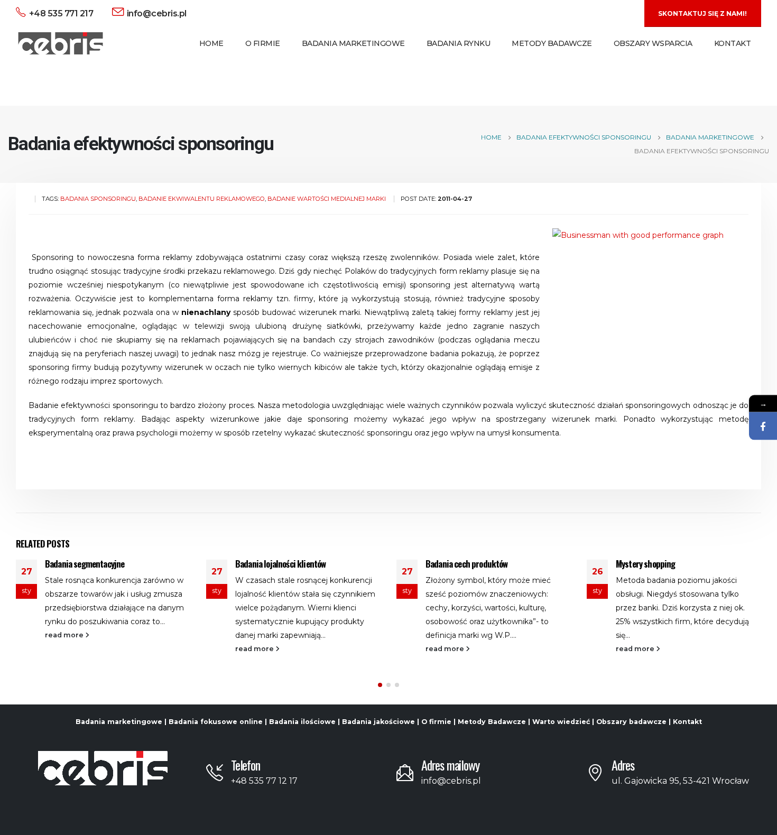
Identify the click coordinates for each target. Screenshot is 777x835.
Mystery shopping (646, 563)
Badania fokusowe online (216, 722)
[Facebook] (763, 426)
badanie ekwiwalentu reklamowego (201, 198)
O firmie (436, 722)
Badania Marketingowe (353, 43)
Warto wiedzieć (561, 722)
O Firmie (262, 43)
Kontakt (732, 43)
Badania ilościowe (302, 722)
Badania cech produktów (467, 563)
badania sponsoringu (98, 198)
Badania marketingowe (119, 722)
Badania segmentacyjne (84, 563)
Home (211, 43)
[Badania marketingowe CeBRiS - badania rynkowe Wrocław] (61, 44)
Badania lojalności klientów (280, 563)
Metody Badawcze (552, 43)
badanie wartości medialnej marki (326, 198)
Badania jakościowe (378, 722)
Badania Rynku (459, 43)
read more (65, 635)
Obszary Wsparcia (653, 43)
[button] (380, 685)
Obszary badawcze (631, 722)
